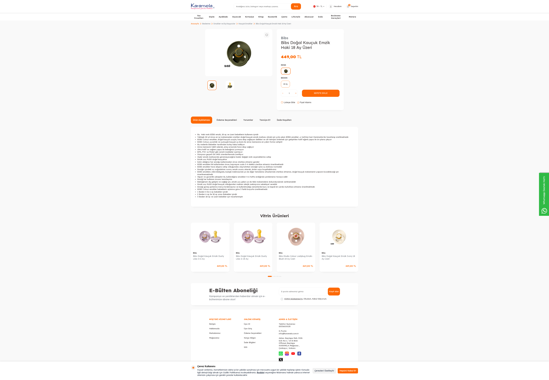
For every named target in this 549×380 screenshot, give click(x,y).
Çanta (284, 17)
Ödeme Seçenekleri (226, 120)
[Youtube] (293, 354)
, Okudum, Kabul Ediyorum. (305, 299)
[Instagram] (287, 354)
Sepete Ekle (321, 93)
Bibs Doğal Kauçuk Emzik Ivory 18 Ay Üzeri (338, 257)
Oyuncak (236, 17)
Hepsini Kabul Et (348, 370)
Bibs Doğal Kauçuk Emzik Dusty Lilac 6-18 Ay (251, 257)
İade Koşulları (284, 120)
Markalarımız (214, 333)
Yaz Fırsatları (198, 16)
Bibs (284, 38)
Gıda (320, 17)
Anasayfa (195, 24)
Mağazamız (214, 338)
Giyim (211, 17)
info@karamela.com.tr (289, 333)
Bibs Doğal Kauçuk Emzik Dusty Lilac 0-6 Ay (208, 257)
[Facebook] (299, 354)
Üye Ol (247, 324)
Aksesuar (309, 17)
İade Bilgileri (249, 342)
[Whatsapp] (281, 354)
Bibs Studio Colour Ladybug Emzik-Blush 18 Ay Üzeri (296, 257)
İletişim (212, 324)
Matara (352, 17)
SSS (245, 347)
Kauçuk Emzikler (245, 24)
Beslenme (206, 24)
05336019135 (285, 326)
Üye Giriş (248, 328)
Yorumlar (248, 120)
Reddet (260, 372)
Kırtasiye (249, 17)
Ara (296, 6)
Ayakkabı (223, 17)
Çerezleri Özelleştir (324, 370)
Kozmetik (272, 17)
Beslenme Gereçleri (336, 16)
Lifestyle (296, 17)
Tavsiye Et (264, 120)
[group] (238, 52)
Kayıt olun (334, 291)
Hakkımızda (214, 328)
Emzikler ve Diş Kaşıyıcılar (224, 24)
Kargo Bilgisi (250, 338)
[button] (270, 276)
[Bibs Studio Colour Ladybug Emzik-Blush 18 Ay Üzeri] (296, 236)
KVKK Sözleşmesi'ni (293, 299)
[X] (281, 360)
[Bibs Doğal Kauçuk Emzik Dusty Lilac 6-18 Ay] (253, 236)
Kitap (261, 17)
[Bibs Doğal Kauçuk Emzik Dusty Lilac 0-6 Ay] (210, 236)
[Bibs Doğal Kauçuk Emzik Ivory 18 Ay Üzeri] (339, 236)
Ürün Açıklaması (201, 120)
